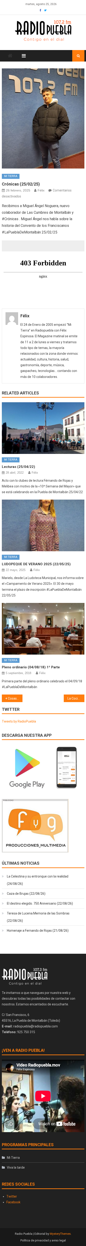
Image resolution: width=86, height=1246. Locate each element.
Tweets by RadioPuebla (19, 721)
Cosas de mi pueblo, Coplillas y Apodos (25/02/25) (15, 698)
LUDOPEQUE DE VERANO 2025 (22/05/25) (36, 564)
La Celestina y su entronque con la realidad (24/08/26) (37, 880)
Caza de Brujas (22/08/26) (26, 893)
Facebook (13, 1202)
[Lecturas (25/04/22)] (43, 428)
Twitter (11, 1196)
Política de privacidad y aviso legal (43, 1240)
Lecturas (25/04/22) (18, 467)
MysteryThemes (60, 1233)
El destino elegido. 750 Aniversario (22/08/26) (40, 903)
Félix (41, 190)
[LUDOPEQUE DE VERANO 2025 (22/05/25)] (43, 525)
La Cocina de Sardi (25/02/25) (75, 698)
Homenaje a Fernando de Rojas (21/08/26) (38, 930)
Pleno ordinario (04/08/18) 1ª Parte (31, 667)
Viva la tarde (16, 1167)
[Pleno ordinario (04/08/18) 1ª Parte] (43, 629)
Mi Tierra (10, 176)
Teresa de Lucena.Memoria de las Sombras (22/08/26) (38, 917)
